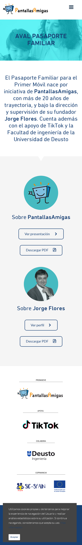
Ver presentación (37, 234)
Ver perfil (37, 325)
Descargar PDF (37, 250)
